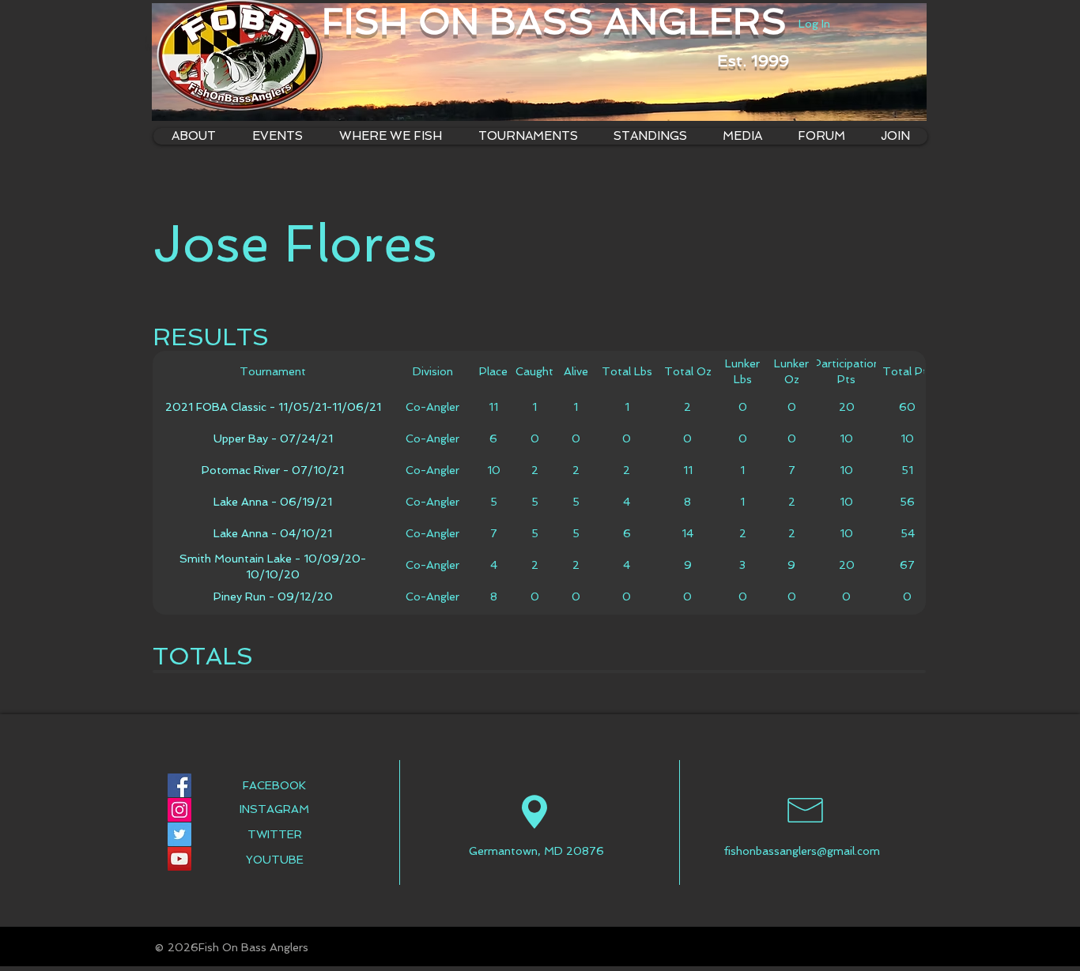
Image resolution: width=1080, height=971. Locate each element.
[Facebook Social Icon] (179, 785)
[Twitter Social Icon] (179, 834)
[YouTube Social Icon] (179, 859)
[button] (389, 136)
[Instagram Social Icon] (179, 810)
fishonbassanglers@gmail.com (801, 851)
